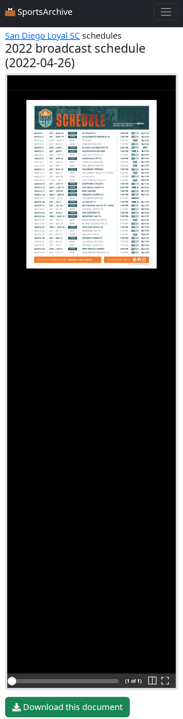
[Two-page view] (152, 681)
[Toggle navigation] (166, 11)
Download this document (72, 707)
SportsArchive (43, 11)
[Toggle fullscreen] (165, 681)
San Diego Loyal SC (42, 35)
